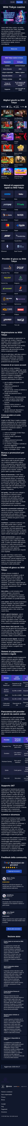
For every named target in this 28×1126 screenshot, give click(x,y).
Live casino (10, 106)
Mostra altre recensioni (14, 928)
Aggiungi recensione (14, 871)
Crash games (17, 106)
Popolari (3, 106)
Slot (23, 106)
